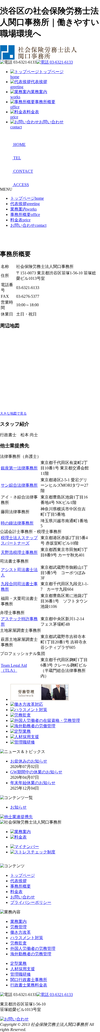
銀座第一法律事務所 (19, 468)
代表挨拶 (25, 204)
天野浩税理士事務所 (19, 552)
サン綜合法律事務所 (19, 485)
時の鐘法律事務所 (17, 523)
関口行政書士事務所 (28, 979)
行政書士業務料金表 (28, 985)
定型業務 (18, 963)
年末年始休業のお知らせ (32, 783)
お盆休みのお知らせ (28, 761)
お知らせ (18, 807)
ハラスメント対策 (26, 937)
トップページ (27, 198)
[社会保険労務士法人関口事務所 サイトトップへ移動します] (39, 58)
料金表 (20, 220)
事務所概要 (25, 214)
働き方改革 (20, 932)
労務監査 (18, 943)
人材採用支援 (22, 969)
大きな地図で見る (13, 413)
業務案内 (23, 209)
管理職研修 (20, 974)
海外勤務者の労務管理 (30, 954)
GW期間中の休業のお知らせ (36, 772)
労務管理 (18, 927)
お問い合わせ (28, 225)
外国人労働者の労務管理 (32, 948)
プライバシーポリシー (30, 902)
